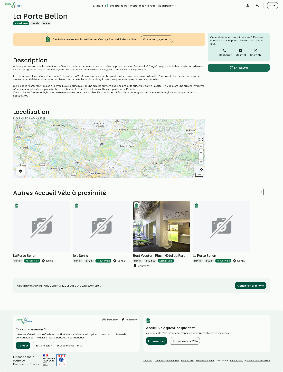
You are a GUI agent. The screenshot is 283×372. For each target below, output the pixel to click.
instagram (112, 319)
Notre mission (43, 345)
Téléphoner (224, 54)
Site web (255, 54)
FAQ (80, 345)
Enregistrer (241, 67)
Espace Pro (187, 360)
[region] (109, 148)
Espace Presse (66, 345)
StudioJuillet (236, 360)
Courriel (241, 54)
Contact (23, 345)
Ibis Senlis (80, 256)
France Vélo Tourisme (258, 360)
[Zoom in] (201, 152)
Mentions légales (205, 360)
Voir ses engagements (157, 39)
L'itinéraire (99, 5)
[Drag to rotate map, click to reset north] (201, 161)
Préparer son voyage (143, 5)
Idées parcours (118, 5)
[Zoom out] (201, 157)
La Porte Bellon (24, 256)
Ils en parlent (166, 5)
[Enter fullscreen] (201, 139)
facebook (131, 319)
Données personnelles (167, 360)
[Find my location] (201, 146)
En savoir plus (156, 341)
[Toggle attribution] (201, 169)
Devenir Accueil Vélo (185, 341)
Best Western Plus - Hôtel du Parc (159, 256)
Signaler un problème (250, 285)
